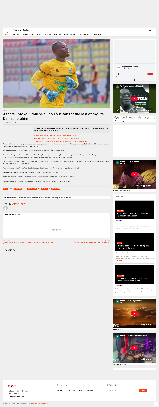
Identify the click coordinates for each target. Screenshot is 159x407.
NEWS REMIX (15, 34)
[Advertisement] (58, 15)
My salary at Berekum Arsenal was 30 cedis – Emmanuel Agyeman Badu (56, 138)
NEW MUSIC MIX (84, 34)
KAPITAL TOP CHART (70, 34)
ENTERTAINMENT (28, 34)
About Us (90, 390)
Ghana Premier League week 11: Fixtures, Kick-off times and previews (55, 135)
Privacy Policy (70, 390)
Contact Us (81, 390)
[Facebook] (143, 30)
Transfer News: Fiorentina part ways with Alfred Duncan (92, 242)
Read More (135, 228)
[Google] (116, 395)
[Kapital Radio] (20, 30)
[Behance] (146, 30)
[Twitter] (138, 30)
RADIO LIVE (57, 34)
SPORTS (39, 34)
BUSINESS (48, 34)
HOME (6, 34)
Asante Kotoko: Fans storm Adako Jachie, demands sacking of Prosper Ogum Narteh (60, 141)
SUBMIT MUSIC (97, 34)
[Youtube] (135, 30)
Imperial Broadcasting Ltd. (41, 403)
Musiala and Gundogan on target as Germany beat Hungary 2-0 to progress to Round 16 (28, 243)
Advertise (60, 390)
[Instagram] (141, 30)
